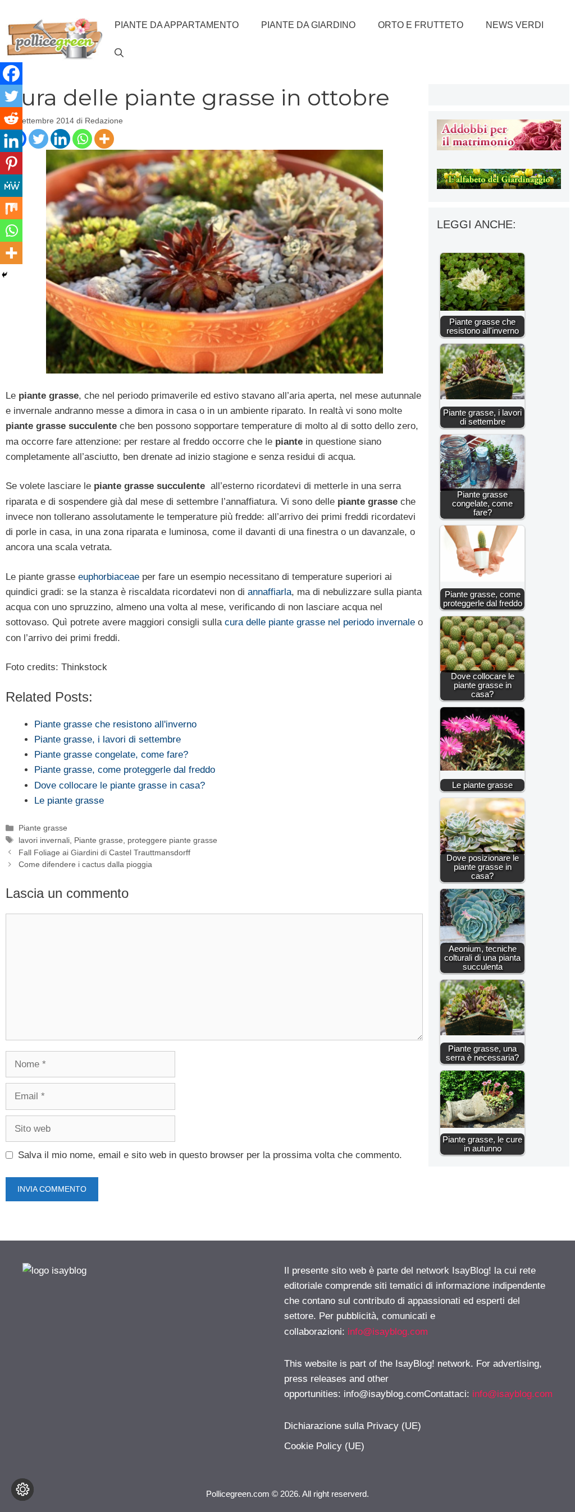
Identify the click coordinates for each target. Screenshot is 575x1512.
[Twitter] (38, 139)
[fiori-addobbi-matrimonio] (499, 147)
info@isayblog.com (388, 1331)
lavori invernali (44, 840)
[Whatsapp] (82, 139)
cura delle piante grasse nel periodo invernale (320, 622)
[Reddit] (11, 118)
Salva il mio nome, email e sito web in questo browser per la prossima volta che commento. (210, 1155)
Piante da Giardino (308, 25)
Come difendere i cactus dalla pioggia (85, 864)
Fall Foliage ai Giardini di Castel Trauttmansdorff (104, 852)
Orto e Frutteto (420, 25)
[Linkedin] (60, 139)
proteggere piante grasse (172, 840)
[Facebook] (11, 73)
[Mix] (11, 208)
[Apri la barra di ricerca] (119, 53)
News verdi (515, 25)
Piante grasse (43, 827)
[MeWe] (11, 185)
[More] (104, 139)
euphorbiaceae (110, 576)
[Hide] (4, 274)
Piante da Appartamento (177, 25)
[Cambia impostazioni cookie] (22, 1489)
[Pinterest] (11, 163)
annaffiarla (269, 592)
